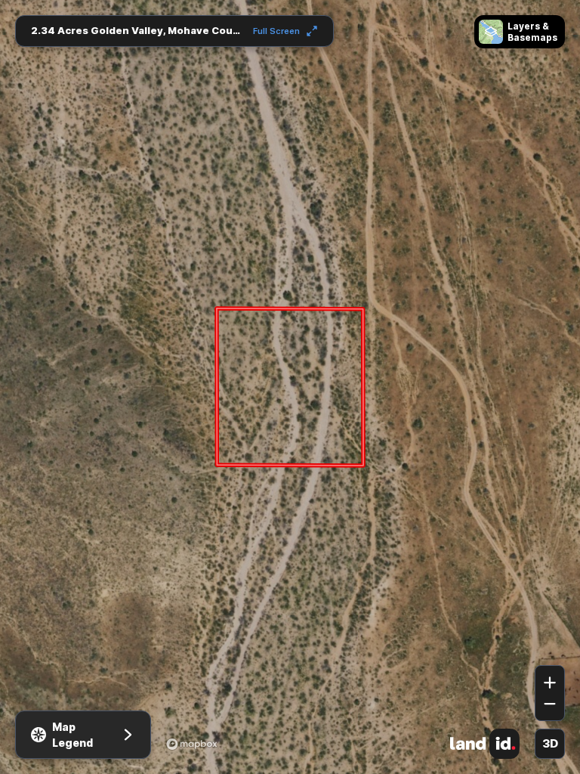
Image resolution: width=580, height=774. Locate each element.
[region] (290, 387)
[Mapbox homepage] (191, 744)
